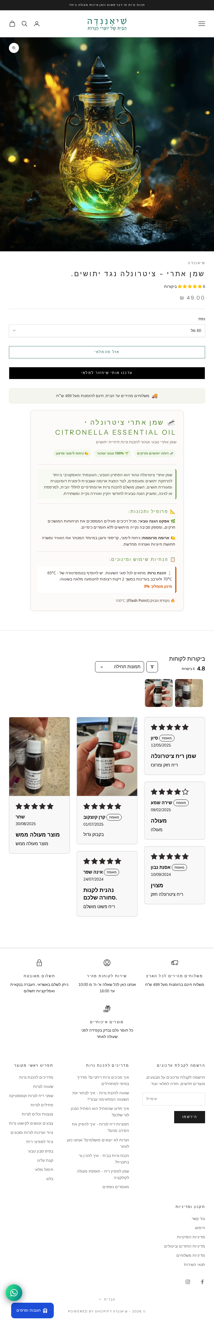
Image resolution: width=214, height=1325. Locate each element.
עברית (109, 1299)
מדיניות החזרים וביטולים (184, 1246)
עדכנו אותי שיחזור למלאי (107, 372)
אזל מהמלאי (106, 351)
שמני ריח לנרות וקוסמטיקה (31, 1095)
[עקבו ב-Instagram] (188, 1282)
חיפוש (200, 1228)
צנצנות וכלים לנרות (37, 1114)
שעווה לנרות (43, 1086)
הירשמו (189, 1116)
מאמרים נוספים (116, 1187)
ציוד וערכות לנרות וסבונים (32, 1132)
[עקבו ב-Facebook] (202, 1282)
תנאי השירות (194, 1264)
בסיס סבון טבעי (40, 1151)
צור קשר (198, 1218)
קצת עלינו (45, 1160)
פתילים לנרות (42, 1105)
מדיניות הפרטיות (191, 1237)
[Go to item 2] (159, 693)
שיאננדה (196, 263)
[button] (190, 286)
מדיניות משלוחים (190, 1255)
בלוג (49, 1178)
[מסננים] (152, 666)
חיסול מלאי (44, 1169)
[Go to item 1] (189, 693)
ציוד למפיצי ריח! (39, 1141)
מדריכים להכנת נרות (36, 1077)
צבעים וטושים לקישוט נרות (31, 1123)
